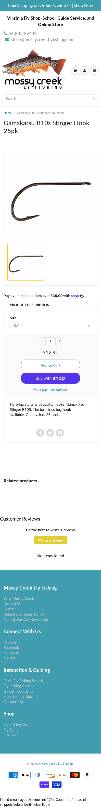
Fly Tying (11, 729)
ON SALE (11, 735)
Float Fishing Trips (18, 696)
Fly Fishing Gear (17, 724)
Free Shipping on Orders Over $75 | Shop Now (50, 5)
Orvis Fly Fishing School (23, 680)
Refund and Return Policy (24, 614)
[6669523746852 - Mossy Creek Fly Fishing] (50, 197)
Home (8, 113)
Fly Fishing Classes (19, 686)
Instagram (11, 652)
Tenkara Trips (14, 701)
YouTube (10, 642)
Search (9, 609)
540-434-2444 (23, 33)
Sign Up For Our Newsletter (26, 619)
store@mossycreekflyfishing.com (43, 39)
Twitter (9, 658)
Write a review (50, 540)
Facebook (11, 647)
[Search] (93, 99)
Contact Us (13, 603)
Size (13, 318)
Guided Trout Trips (18, 691)
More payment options (50, 389)
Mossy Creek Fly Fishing (56, 764)
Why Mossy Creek (19, 598)
